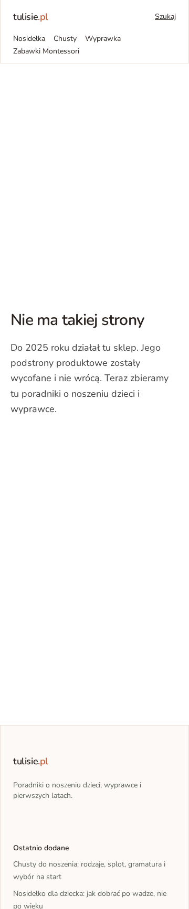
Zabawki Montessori (46, 51)
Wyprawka (103, 39)
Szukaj (165, 16)
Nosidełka (29, 39)
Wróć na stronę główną (65, 441)
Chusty (65, 39)
